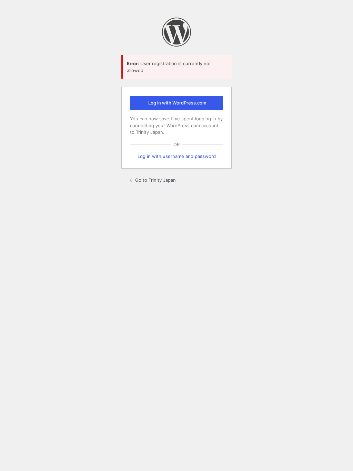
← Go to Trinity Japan (153, 180)
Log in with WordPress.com (177, 103)
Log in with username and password (177, 156)
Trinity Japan (176, 32)
